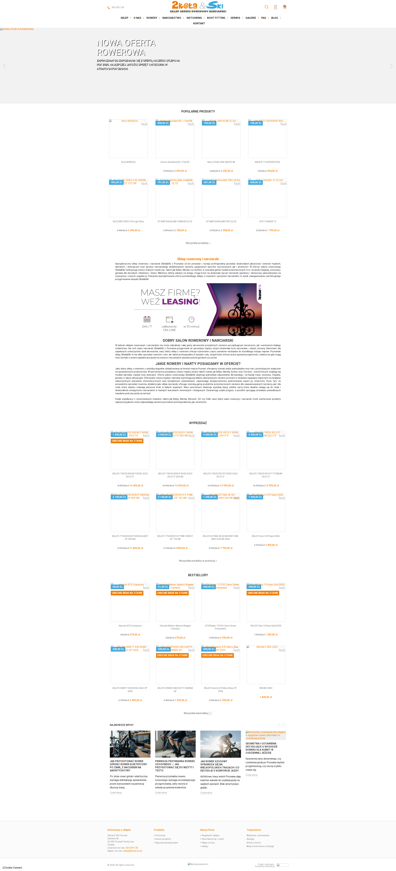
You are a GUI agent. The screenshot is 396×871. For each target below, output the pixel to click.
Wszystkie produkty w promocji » (198, 560)
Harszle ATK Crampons (130, 625)
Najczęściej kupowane (166, 842)
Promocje (160, 835)
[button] (10, 66)
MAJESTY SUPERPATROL (267, 162)
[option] (198, 66)
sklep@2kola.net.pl (132, 850)
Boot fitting (216, 17)
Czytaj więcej (116, 792)
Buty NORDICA (128, 162)
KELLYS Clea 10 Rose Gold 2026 (266, 625)
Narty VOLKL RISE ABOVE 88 (221, 162)
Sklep (124, 17)
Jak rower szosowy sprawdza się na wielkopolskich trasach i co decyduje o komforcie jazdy (219, 766)
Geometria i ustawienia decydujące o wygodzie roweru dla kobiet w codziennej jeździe (261, 748)
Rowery (151, 17)
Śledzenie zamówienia (258, 835)
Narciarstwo (171, 17)
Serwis (235, 17)
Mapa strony (208, 842)
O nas (137, 17)
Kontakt (199, 23)
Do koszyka (266, 693)
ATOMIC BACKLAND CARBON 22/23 (175, 221)
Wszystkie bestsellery (198, 713)
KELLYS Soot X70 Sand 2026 (266, 536)
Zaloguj (250, 839)
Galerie (250, 17)
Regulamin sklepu (211, 835)
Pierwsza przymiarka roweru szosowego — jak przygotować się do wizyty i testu (175, 766)
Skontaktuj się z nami (213, 839)
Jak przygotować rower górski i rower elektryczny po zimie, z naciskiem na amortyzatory (128, 766)
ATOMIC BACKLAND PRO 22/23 (221, 221)
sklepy (205, 846)
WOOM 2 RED (265, 688)
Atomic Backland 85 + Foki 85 (174, 162)
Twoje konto (254, 829)
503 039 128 (118, 7)
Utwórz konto (254, 842)
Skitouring (194, 17)
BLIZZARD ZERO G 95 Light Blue (128, 221)
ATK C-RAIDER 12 (267, 221)
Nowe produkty (163, 839)
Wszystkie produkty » (198, 243)
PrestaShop (269, 866)
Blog (274, 17)
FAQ (263, 17)
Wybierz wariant (174, 167)
